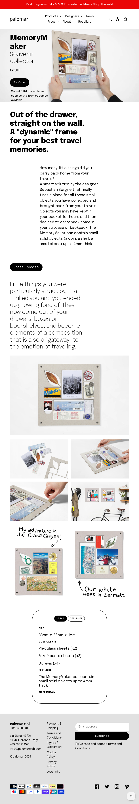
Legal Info (53, 771)
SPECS (60, 619)
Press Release (26, 267)
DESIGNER (76, 619)
